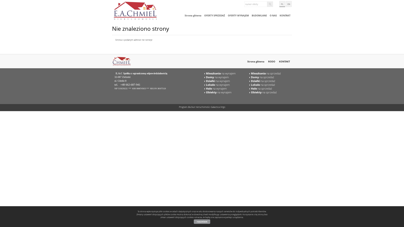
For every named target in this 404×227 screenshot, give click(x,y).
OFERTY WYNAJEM (238, 15)
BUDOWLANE (259, 15)
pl (282, 4)
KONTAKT (285, 15)
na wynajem (221, 73)
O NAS (273, 15)
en (289, 4)
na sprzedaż (266, 73)
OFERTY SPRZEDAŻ (214, 15)
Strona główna (193, 15)
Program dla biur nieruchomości (195, 106)
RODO (271, 61)
